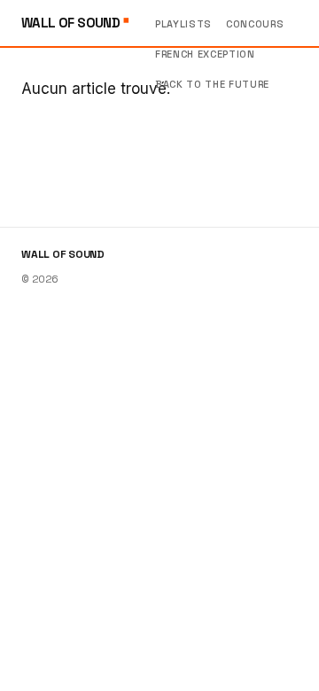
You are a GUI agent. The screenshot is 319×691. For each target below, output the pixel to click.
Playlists (183, 24)
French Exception (205, 54)
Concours (255, 24)
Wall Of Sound (72, 22)
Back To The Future (212, 84)
